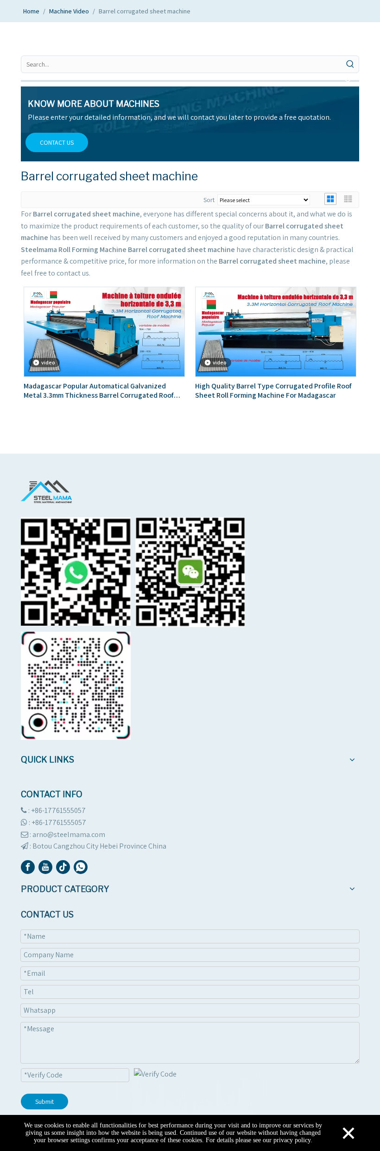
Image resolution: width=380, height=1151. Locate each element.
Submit (44, 1101)
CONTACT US (57, 142)
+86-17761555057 (59, 822)
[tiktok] (63, 867)
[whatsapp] (81, 867)
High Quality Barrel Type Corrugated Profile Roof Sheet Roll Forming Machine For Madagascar (273, 391)
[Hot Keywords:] (350, 64)
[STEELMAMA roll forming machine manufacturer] (46, 491)
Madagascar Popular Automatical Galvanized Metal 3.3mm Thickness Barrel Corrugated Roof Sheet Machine (98, 391)
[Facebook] (28, 867)
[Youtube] (45, 867)
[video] (104, 331)
